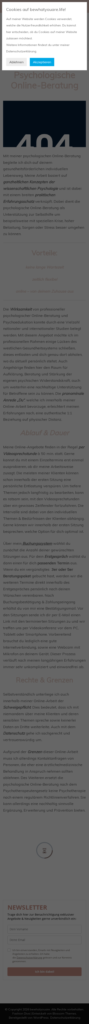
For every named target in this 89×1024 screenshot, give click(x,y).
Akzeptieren (42, 62)
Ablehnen (16, 62)
